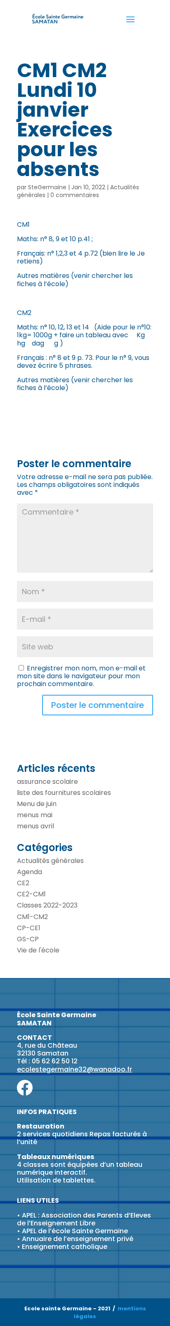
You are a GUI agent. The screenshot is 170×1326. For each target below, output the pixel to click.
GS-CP (28, 939)
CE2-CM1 (31, 894)
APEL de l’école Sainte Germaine (75, 1231)
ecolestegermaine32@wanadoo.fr (74, 1069)
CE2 (23, 883)
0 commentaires (74, 195)
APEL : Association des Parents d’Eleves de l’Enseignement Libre (84, 1219)
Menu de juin (37, 804)
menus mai (34, 815)
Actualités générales (50, 860)
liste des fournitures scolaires (64, 792)
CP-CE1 (28, 928)
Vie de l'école (38, 950)
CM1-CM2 (32, 917)
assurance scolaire (47, 781)
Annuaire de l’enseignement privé (77, 1239)
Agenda (29, 872)
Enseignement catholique (64, 1246)
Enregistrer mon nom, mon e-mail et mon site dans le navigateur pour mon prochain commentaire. (81, 676)
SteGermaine (47, 187)
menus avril (35, 826)
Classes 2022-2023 (47, 905)
